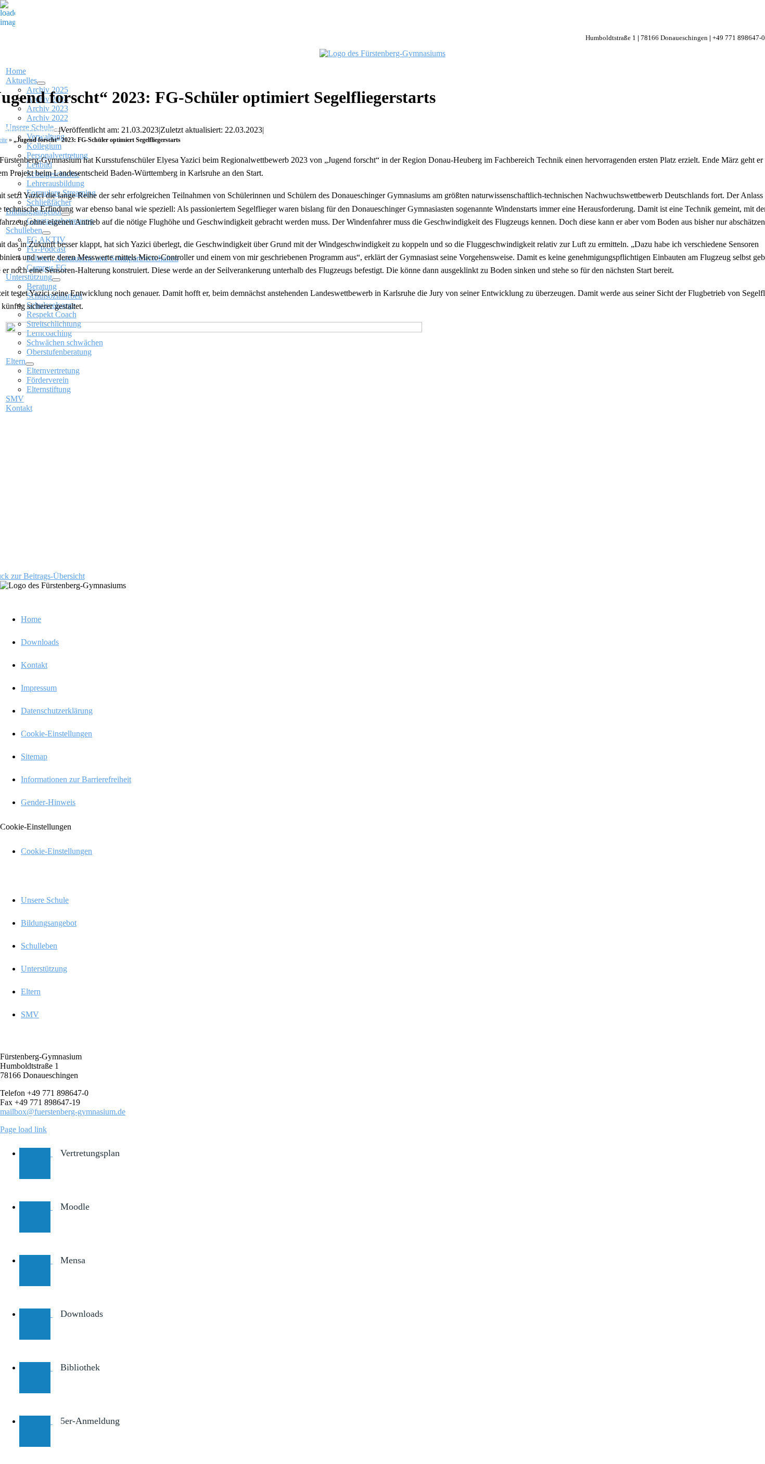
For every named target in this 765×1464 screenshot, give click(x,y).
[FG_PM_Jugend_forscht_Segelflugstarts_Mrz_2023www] (214, 329)
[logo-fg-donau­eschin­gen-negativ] (382, 53)
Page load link (23, 1129)
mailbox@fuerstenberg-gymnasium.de (62, 1111)
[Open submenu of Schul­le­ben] (46, 233)
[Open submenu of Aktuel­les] (41, 83)
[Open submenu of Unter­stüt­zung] (56, 279)
